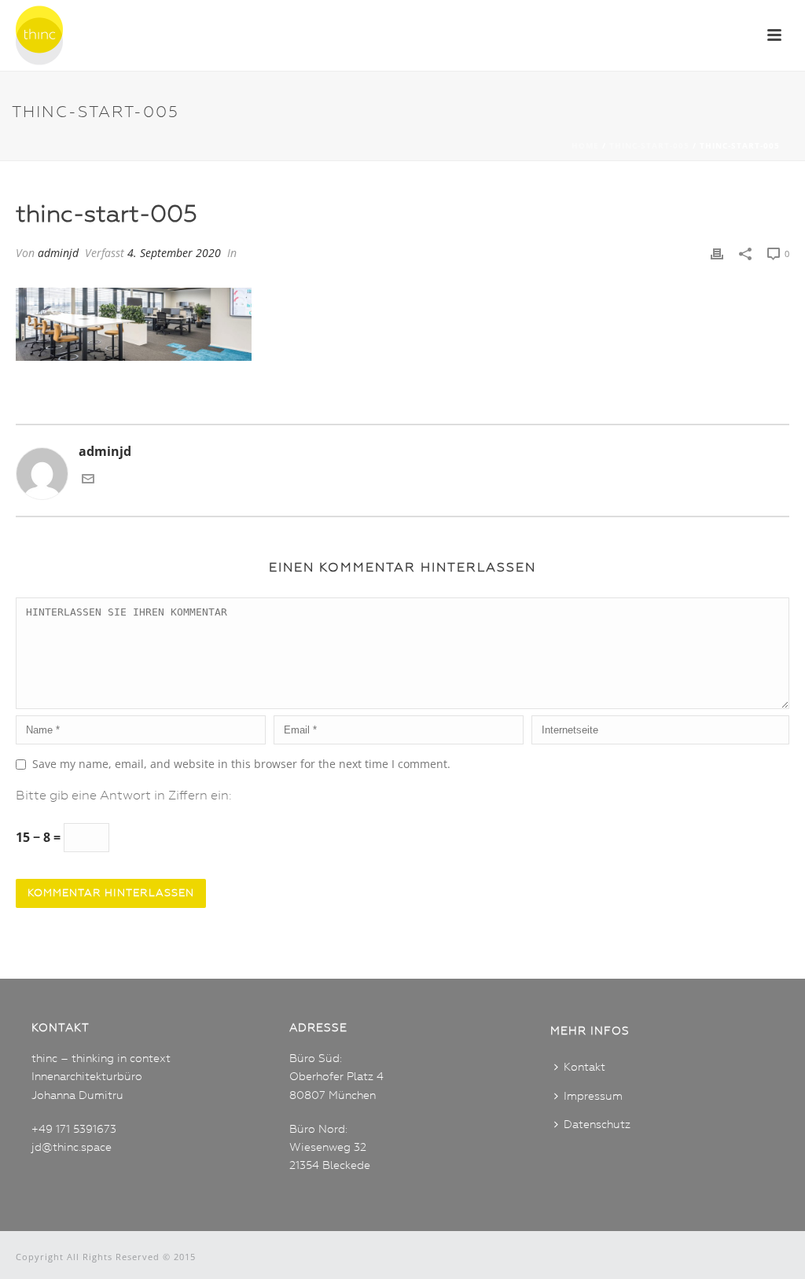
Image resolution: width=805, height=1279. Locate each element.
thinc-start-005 (649, 145)
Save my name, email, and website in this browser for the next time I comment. (241, 763)
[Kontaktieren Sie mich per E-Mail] (88, 482)
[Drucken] (717, 252)
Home (585, 145)
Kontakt (584, 1067)
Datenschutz (597, 1124)
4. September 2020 (174, 252)
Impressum (593, 1096)
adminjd (58, 252)
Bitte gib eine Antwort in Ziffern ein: (124, 796)
